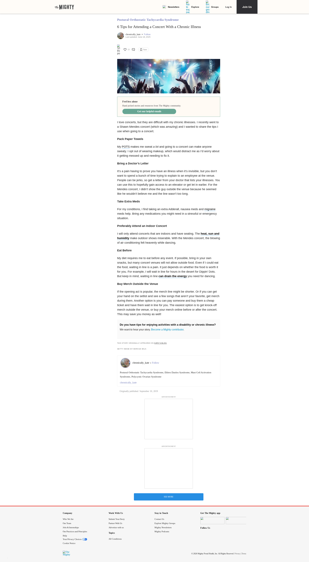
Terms (244, 553)
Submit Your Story (117, 519)
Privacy (237, 553)
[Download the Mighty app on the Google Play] (238, 520)
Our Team (67, 523)
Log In (228, 6)
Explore (195, 6)
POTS (126, 146)
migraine (209, 209)
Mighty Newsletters (163, 527)
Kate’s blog (160, 343)
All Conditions (115, 539)
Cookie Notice (69, 543)
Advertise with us (116, 527)
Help (65, 535)
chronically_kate (133, 34)
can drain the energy (173, 276)
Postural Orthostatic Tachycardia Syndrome (148, 19)
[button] (147, 34)
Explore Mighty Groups (164, 523)
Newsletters (173, 6)
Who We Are (68, 519)
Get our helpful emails (149, 111)
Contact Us (159, 519)
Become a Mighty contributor (167, 329)
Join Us (247, 7)
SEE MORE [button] (168, 497)
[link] (64, 7)
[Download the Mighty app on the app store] (212, 520)
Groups (215, 6)
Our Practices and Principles (75, 531)
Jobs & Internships (71, 527)
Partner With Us (115, 523)
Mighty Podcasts (161, 531)
